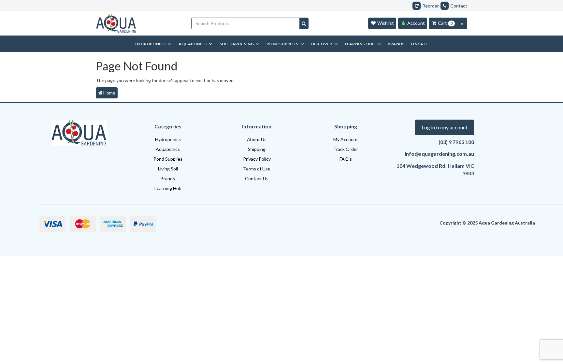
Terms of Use (256, 168)
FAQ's (345, 159)
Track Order (345, 149)
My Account (345, 139)
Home (108, 92)
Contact (458, 5)
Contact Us (256, 178)
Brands (168, 178)
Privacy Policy (257, 159)
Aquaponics (168, 149)
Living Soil (168, 168)
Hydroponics (168, 139)
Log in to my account (445, 127)
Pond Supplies (167, 159)
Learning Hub (167, 188)
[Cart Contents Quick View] (462, 23)
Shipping (257, 149)
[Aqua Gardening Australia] (138, 23)
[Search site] (303, 23)
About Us (257, 139)
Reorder (430, 5)
